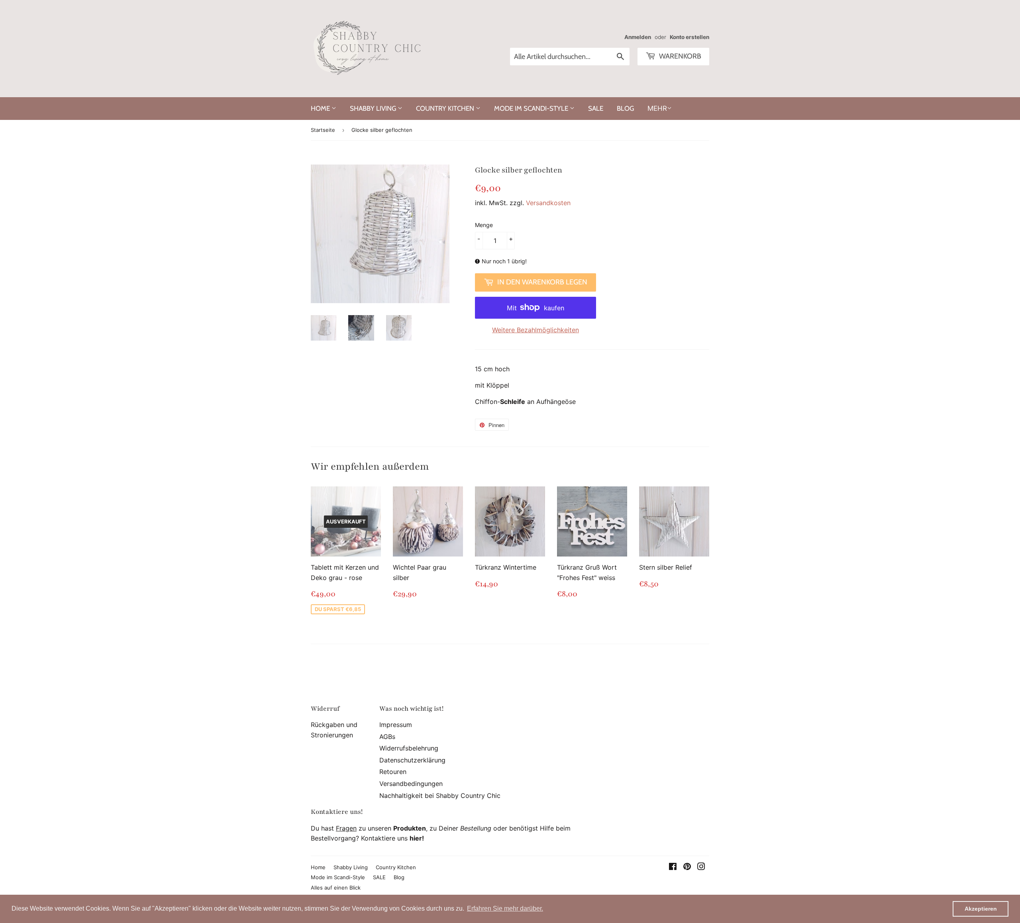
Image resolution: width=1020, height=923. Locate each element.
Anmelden (637, 37)
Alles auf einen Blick (336, 887)
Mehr (657, 108)
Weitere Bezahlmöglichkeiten (535, 330)
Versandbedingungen (411, 784)
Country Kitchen (446, 108)
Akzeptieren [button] (981, 908)
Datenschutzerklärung (412, 760)
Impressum (395, 725)
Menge (484, 224)
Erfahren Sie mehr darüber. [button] (505, 908)
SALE (595, 108)
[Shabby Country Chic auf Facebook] (673, 867)
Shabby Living (374, 108)
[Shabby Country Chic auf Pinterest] (687, 867)
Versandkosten (548, 203)
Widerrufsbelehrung (408, 748)
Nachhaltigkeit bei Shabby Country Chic (439, 796)
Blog (625, 108)
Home (321, 108)
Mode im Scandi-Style (532, 108)
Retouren (392, 772)
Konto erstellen (689, 37)
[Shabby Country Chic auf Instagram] (701, 867)
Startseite (323, 130)
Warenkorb (679, 56)
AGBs (387, 737)
